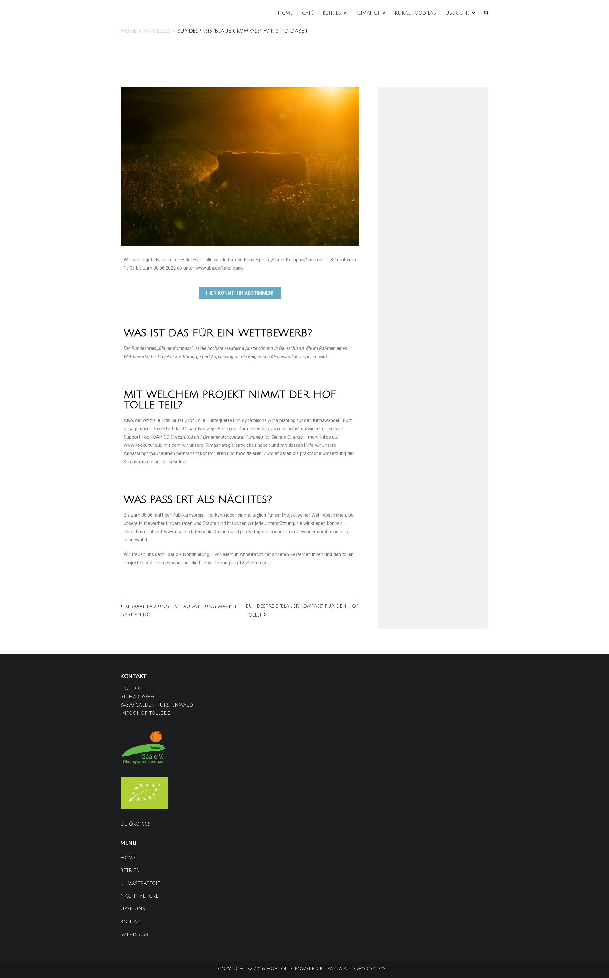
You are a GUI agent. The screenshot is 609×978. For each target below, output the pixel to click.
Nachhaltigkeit (142, 896)
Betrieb (332, 13)
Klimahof (367, 13)
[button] (240, 293)
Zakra (334, 969)
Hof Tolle (279, 969)
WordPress (371, 969)
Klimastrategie (140, 883)
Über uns (457, 13)
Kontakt (132, 922)
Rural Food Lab (415, 13)
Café (308, 13)
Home (285, 13)
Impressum (134, 934)
